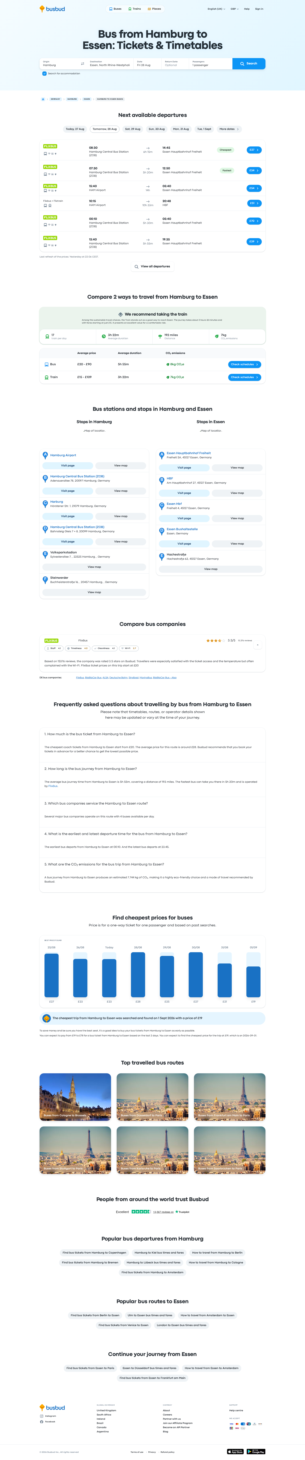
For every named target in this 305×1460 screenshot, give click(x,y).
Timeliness (76, 648)
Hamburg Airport (63, 455)
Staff (52, 648)
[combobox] (59, 64)
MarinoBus (146, 678)
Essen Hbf (174, 504)
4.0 (86, 648)
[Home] (43, 99)
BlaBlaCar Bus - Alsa (165, 678)
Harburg (56, 502)
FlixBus (83, 640)
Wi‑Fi (127, 648)
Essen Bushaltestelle (182, 529)
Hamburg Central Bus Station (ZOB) (77, 476)
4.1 (59, 648)
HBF (170, 478)
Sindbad (134, 678)
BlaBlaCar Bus (93, 678)
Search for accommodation (64, 74)
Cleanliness (103, 648)
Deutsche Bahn (118, 678)
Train (54, 377)
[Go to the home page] (52, 8)
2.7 (134, 648)
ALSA (105, 678)
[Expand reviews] (257, 645)
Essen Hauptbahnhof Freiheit (189, 453)
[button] (82, 63)
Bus (53, 364)
